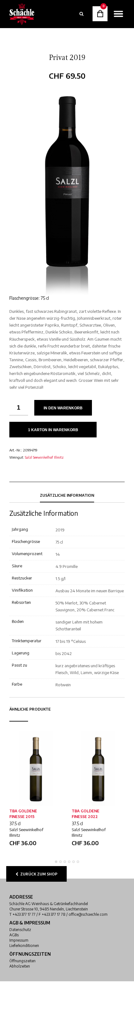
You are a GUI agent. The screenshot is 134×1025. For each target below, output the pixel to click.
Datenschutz (20, 929)
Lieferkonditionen (24, 945)
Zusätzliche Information (67, 495)
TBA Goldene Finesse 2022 (85, 814)
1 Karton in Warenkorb (53, 430)
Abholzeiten (19, 966)
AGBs (14, 935)
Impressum (18, 940)
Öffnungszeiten (22, 960)
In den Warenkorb (63, 408)
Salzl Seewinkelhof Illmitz (44, 457)
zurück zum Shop (37, 874)
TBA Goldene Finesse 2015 (23, 814)
